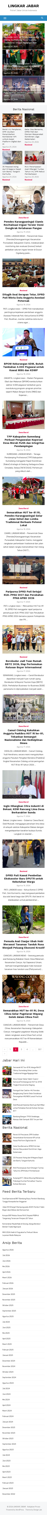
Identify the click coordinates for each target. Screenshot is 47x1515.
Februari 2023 (7, 1483)
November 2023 (8, 1433)
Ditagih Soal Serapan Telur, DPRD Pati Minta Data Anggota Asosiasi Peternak (23, 297)
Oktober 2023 (7, 1439)
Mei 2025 (6, 1333)
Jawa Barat (23, 218)
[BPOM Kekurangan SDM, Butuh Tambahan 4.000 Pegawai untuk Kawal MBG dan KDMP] (23, 342)
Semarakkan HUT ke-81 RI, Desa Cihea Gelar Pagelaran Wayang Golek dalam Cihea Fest (23, 1013)
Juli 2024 (6, 1389)
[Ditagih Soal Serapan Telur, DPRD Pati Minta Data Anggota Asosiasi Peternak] (23, 273)
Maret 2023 (7, 1477)
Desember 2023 (8, 1427)
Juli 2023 (6, 1455)
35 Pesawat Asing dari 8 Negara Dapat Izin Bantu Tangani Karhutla (11, 170)
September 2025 (9, 1311)
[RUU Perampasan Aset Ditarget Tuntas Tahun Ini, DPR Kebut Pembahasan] (35, 157)
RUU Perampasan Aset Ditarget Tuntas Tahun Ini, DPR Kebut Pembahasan (34, 170)
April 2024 (6, 1405)
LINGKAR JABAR (23, 6)
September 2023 (9, 1444)
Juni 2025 (6, 1328)
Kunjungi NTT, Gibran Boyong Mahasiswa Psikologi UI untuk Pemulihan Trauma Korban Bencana (28, 1181)
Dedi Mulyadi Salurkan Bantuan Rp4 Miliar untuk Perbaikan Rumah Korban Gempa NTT (29, 1108)
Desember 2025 (8, 1294)
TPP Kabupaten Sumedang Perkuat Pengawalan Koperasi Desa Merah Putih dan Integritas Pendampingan (23, 441)
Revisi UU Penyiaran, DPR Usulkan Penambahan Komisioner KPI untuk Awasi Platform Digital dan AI (11, 136)
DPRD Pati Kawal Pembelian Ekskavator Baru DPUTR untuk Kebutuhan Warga (23, 878)
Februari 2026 (7, 1283)
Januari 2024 (7, 1422)
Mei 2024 (6, 1400)
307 (39, 1049)
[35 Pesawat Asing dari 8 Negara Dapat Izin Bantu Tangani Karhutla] (12, 157)
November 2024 (8, 1366)
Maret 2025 (7, 1344)
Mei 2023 (6, 1466)
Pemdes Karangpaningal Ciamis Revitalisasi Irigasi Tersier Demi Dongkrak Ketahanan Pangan (24, 225)
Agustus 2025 (8, 1316)
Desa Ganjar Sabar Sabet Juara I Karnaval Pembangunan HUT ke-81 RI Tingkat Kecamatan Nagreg (27, 1082)
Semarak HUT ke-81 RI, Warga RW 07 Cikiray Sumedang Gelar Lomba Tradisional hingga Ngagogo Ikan (27, 1070)
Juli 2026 (6, 1255)
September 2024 (9, 1377)
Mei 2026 (6, 1266)
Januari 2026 (7, 1289)
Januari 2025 (7, 1355)
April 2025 (6, 1339)
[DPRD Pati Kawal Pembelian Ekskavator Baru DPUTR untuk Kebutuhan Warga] (23, 853)
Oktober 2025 (7, 1305)
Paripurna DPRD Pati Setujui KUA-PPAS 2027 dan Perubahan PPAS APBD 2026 (23, 595)
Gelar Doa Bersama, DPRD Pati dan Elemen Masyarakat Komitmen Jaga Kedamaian (34, 134)
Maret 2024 (7, 1411)
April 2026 (6, 1272)
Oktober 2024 (7, 1372)
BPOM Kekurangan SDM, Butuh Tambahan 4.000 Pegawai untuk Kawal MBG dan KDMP (23, 367)
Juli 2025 (6, 1322)
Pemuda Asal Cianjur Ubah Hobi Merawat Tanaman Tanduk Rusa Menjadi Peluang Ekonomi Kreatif (23, 944)
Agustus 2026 (8, 1250)
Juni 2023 (6, 1461)
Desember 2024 (8, 1361)
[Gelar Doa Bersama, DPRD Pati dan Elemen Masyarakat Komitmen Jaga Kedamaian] (35, 120)
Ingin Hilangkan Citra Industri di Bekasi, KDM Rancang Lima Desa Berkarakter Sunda (23, 809)
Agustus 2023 (8, 1450)
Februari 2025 (7, 1350)
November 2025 (8, 1300)
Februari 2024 (7, 1416)
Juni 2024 (6, 1394)
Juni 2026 (6, 1261)
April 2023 (6, 1472)
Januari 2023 (7, 1488)
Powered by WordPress (15, 1510)
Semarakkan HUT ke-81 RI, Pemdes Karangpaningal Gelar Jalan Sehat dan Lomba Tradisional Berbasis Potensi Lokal (23, 519)
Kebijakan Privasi (33, 1507)
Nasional (6, 150)
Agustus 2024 (8, 1383)
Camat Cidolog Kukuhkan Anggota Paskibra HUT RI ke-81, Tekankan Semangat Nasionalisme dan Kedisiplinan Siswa (23, 737)
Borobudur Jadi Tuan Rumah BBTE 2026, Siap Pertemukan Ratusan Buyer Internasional (23, 664)
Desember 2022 (8, 1494)
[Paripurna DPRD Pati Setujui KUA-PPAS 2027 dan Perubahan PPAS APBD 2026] (23, 570)
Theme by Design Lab (33, 1510)
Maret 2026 (7, 1278)
